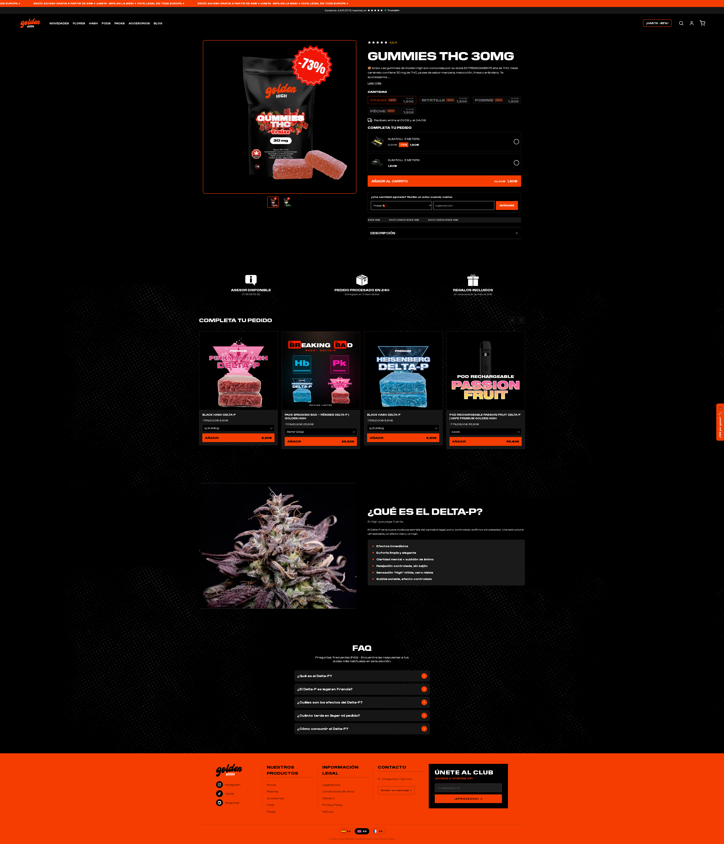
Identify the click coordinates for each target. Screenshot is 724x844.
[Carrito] (702, 23)
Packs (119, 23)
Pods (106, 23)
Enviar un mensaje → (396, 790)
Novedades (59, 23)
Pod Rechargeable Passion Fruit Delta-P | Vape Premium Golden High (485, 416)
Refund (327, 811)
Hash (93, 23)
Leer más (374, 83)
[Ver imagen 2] (286, 202)
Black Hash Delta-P (219, 414)
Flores (79, 23)
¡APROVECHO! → (468, 798)
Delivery (328, 798)
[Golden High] (237, 770)
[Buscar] (681, 23)
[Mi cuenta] (691, 23)
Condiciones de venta (338, 791)
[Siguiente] (521, 320)
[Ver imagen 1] (273, 202)
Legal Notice (331, 784)
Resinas (272, 791)
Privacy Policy (332, 804)
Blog (158, 23)
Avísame (506, 205)
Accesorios (139, 23)
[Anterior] (512, 320)
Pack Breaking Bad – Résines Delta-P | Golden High (317, 416)
